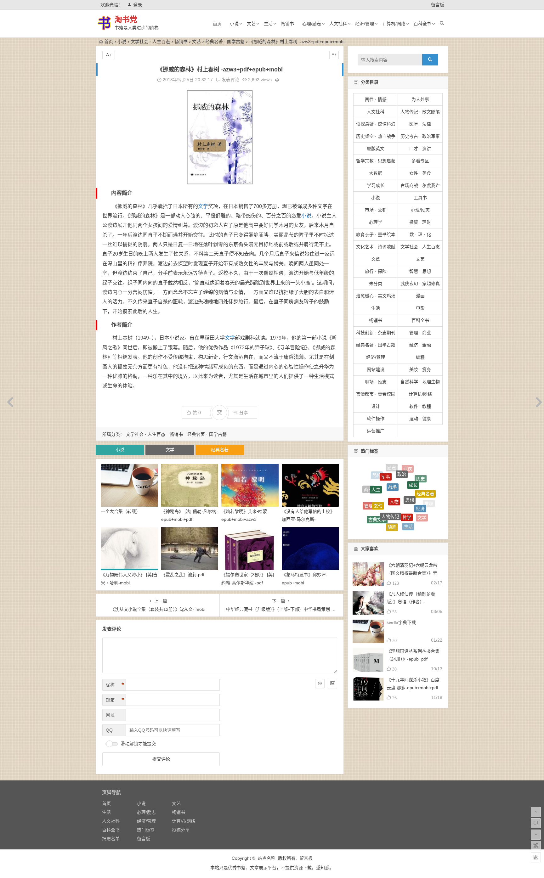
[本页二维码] (536, 857)
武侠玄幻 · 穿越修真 (420, 283)
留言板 (437, 4)
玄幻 (378, 483)
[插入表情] (320, 683)
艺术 (395, 528)
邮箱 (115, 699)
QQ (109, 730)
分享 (243, 412)
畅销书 (287, 23)
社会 (398, 520)
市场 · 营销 (376, 209)
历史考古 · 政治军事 (420, 136)
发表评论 (229, 79)
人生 (375, 476)
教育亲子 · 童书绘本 (375, 234)
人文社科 (338, 23)
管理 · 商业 (420, 332)
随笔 (392, 505)
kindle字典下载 (401, 622)
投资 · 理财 (420, 222)
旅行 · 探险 (376, 271)
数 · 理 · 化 (420, 234)
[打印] (277, 79)
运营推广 (375, 430)
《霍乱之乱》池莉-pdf (182, 574)
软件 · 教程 (420, 406)
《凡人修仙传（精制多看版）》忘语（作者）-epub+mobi (411, 601)
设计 (375, 406)
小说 (234, 23)
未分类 (375, 283)
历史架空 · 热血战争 (375, 136)
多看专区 (420, 160)
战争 (392, 468)
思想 (409, 475)
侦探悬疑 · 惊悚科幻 (375, 124)
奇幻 (423, 516)
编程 (420, 357)
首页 (217, 23)
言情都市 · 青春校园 (375, 394)
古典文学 (377, 501)
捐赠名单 (111, 838)
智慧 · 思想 (420, 271)
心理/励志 (311, 23)
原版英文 (375, 148)
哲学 (406, 490)
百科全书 (422, 23)
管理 (368, 495)
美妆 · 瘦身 (420, 369)
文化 (370, 512)
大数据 (375, 173)
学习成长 (375, 185)
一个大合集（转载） (120, 511)
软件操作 (375, 418)
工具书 (420, 197)
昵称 (115, 684)
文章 (375, 259)
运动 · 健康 (420, 418)
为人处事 (420, 99)
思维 (413, 519)
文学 (203, 206)
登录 (137, 4)
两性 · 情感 (376, 99)
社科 (409, 527)
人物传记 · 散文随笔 (420, 111)
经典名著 (220, 449)
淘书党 (126, 19)
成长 (413, 470)
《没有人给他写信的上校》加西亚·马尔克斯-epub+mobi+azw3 (308, 519)
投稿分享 (181, 829)
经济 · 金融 (420, 344)
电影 (420, 308)
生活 (268, 23)
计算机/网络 (393, 23)
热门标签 (146, 829)
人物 (394, 474)
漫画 (420, 295)
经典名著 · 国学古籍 (225, 41)
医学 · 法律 (420, 124)
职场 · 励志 (376, 381)
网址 (110, 715)
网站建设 (375, 369)
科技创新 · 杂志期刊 (375, 332)
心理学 (375, 222)
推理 (428, 500)
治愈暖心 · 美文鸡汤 (375, 295)
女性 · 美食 (420, 173)
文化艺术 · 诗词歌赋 (375, 246)
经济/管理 (364, 23)
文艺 (251, 23)
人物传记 (390, 488)
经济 (420, 488)
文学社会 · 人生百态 (150, 41)
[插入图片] (332, 683)
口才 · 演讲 (420, 148)
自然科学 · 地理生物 (420, 381)
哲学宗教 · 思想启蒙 (375, 160)
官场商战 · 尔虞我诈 (420, 185)
